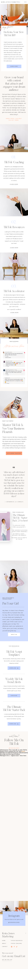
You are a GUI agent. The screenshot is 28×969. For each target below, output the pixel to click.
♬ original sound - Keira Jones (17, 755)
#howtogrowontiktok (14, 754)
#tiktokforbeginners (13, 752)
